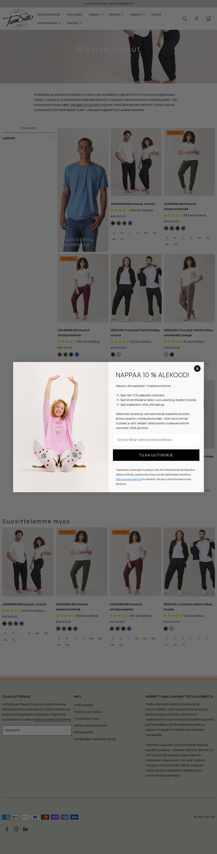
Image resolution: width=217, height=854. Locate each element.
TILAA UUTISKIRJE (156, 455)
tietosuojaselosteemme (129, 479)
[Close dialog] (197, 368)
